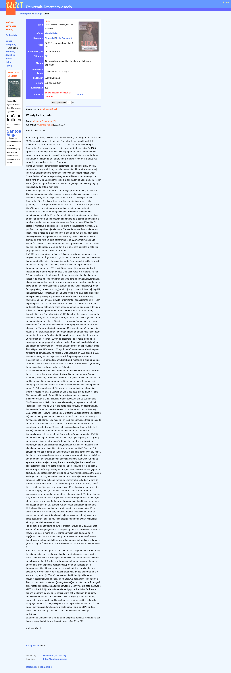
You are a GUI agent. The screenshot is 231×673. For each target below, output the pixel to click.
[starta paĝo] (223, 3)
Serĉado (9, 22)
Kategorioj (10, 44)
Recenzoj (10, 51)
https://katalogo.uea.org (55, 659)
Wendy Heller (51, 33)
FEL (47, 56)
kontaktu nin (46, 667)
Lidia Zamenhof (64, 38)
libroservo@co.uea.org (54, 655)
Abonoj (9, 29)
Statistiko (10, 55)
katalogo (37, 14)
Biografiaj (50, 38)
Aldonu (80, 94)
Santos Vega (14, 133)
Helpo (8, 62)
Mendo (8, 41)
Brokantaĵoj (11, 35)
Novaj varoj (11, 26)
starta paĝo (26, 14)
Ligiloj (8, 65)
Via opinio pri (32, 646)
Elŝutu (8, 58)
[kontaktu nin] (227, 3)
